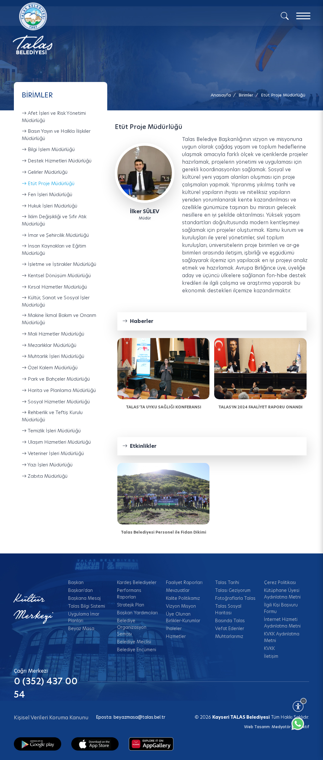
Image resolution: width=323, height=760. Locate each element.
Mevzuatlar (178, 590)
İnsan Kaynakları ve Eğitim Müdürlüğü (54, 249)
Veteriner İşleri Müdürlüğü (55, 453)
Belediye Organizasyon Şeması (131, 627)
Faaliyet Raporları (184, 582)
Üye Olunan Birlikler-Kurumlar (183, 617)
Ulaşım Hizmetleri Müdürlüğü (58, 442)
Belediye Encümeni (136, 649)
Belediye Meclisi (134, 642)
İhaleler (174, 628)
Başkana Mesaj (84, 598)
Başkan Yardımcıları (137, 613)
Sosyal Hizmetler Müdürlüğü (58, 401)
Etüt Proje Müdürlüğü (50, 183)
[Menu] (303, 16)
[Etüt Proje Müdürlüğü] (144, 172)
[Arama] (285, 15)
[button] (283, 95)
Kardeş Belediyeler (136, 582)
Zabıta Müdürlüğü (47, 476)
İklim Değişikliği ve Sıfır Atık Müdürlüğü (54, 220)
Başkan (76, 582)
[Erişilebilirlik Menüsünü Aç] (298, 706)
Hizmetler (176, 636)
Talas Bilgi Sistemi (86, 606)
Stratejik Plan (130, 605)
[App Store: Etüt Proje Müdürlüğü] (95, 743)
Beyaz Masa (81, 628)
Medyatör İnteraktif (290, 726)
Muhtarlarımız (229, 636)
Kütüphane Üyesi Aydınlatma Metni (282, 593)
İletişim (271, 656)
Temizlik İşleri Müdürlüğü (53, 430)
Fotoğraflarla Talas (235, 598)
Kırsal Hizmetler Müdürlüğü (56, 287)
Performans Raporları (129, 593)
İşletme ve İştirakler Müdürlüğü (61, 264)
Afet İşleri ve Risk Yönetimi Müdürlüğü (54, 117)
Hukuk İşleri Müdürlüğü (51, 205)
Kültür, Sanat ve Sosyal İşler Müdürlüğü (56, 301)
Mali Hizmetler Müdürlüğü (55, 333)
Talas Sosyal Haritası (228, 609)
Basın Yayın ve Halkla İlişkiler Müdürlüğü (56, 135)
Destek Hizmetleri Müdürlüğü (58, 160)
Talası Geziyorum (232, 590)
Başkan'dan (80, 590)
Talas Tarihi (227, 582)
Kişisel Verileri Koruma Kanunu (51, 717)
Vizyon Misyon (181, 606)
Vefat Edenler (229, 628)
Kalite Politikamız (183, 598)
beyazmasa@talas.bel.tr (139, 717)
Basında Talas (230, 620)
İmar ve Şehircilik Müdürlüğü (57, 235)
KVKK (269, 648)
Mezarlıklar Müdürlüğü (51, 345)
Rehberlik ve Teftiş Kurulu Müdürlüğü (52, 416)
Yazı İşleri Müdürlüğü (49, 464)
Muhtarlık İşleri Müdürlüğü (55, 356)
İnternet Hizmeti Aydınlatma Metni (282, 622)
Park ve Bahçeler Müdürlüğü (58, 379)
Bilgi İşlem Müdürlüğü (50, 149)
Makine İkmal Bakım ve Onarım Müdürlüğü (59, 319)
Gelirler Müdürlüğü (47, 172)
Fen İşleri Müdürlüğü (49, 194)
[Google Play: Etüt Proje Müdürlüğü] (37, 743)
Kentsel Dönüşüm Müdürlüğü (58, 275)
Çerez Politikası (280, 582)
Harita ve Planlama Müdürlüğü (61, 390)
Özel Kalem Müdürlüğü (52, 367)
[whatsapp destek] (300, 726)
